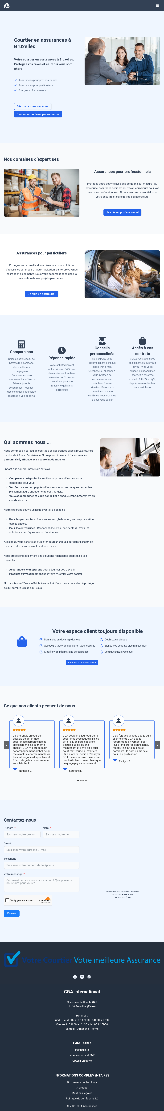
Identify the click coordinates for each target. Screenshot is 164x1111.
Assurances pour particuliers (41, 253)
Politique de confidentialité (82, 1098)
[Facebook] (74, 976)
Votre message (13, 874)
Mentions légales (82, 1093)
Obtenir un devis (82, 1060)
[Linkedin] (89, 976)
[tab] (78, 780)
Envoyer (11, 913)
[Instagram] (82, 976)
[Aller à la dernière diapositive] (6, 745)
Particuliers (82, 1049)
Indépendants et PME (82, 1055)
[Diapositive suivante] (157, 745)
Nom (46, 827)
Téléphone (10, 858)
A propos (82, 1087)
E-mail (7, 843)
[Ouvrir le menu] (157, 5)
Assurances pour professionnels (122, 171)
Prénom (8, 827)
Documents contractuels (82, 1082)
